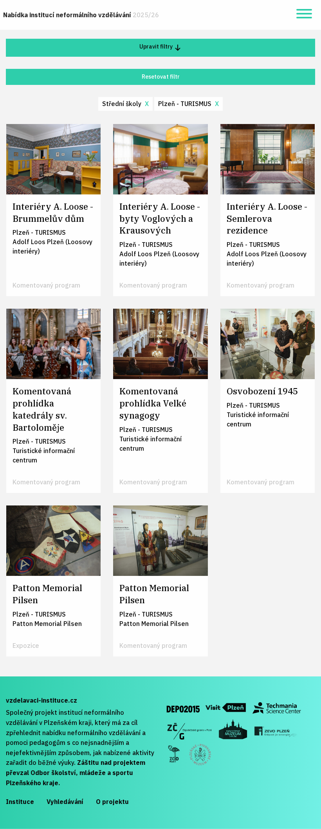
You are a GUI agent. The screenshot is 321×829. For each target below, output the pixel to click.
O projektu (112, 802)
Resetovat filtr (161, 76)
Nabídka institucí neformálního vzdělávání (81, 15)
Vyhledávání (65, 802)
